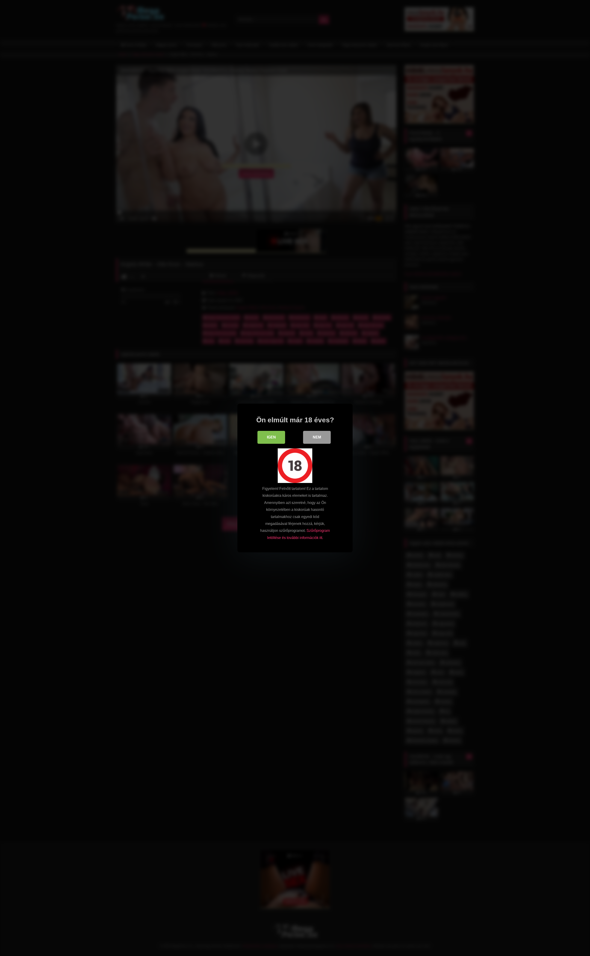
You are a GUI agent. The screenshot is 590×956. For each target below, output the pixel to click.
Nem (317, 437)
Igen (271, 437)
